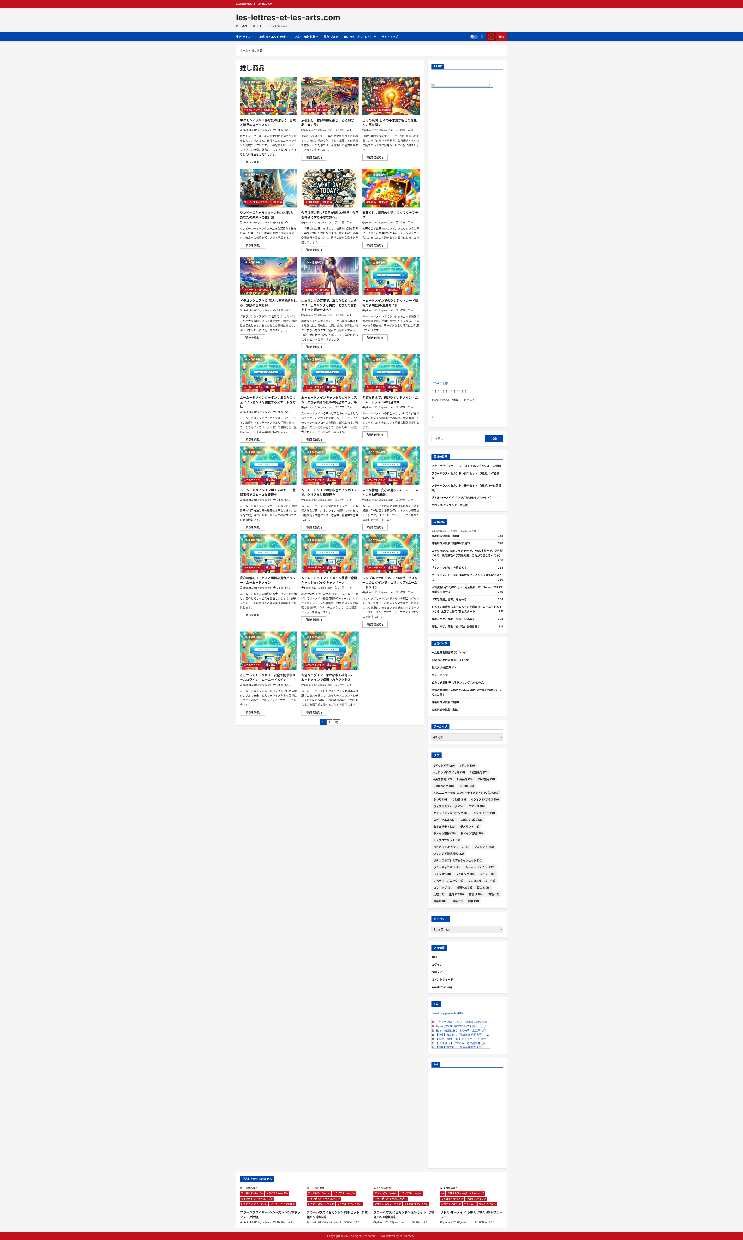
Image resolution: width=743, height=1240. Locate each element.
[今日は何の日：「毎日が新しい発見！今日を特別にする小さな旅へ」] (330, 188)
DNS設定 (486, 779)
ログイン (436, 964)
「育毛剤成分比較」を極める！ (450, 599)
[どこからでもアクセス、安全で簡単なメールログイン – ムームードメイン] (268, 651)
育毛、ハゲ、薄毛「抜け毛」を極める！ (455, 626)
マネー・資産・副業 (304, 36)
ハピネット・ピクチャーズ (451, 846)
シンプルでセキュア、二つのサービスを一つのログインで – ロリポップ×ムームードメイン (390, 582)
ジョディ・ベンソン (451, 1204)
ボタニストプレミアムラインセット (457, 860)
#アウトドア (444, 765)
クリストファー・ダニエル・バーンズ (466, 1193)
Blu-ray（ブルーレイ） (358, 36)
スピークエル (444, 819)
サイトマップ (390, 36)
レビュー (487, 874)
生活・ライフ (243, 36)
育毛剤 (440, 901)
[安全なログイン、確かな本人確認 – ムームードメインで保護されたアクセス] (330, 651)
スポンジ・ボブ (472, 819)
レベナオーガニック (448, 880)
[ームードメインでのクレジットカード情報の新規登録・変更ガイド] (391, 276)
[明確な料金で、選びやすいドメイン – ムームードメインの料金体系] (391, 373)
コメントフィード (442, 979)
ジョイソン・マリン (476, 1198)
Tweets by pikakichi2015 (447, 1013)
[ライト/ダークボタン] (474, 37)
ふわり (440, 799)
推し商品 (268, 109)
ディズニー (469, 1204)
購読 (501, 36)
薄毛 (457, 901)
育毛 (493, 894)
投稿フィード (439, 971)
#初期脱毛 (479, 772)
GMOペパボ (443, 786)
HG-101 (466, 786)
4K (442, 1193)
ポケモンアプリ (252, 109)
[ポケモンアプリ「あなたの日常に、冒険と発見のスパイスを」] (268, 96)
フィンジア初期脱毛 (448, 853)
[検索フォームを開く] (482, 36)
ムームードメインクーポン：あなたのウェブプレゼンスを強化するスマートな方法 (268, 402)
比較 (438, 894)
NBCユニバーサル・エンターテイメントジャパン (466, 792)
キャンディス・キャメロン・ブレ (257, 1198)
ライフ (442, 874)
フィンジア (484, 846)
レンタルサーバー (481, 880)
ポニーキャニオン (447, 867)
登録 (434, 957)
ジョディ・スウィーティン (254, 1204)
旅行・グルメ (331, 36)
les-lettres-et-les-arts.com (288, 17)
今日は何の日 (312, 202)
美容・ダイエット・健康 (272, 36)
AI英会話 (465, 779)
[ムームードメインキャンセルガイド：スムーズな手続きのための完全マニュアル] (330, 373)
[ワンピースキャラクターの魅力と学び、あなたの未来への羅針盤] (268, 188)
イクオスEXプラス (485, 799)
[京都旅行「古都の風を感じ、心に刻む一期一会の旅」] (330, 96)
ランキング (465, 874)
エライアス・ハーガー (277, 1193)
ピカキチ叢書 (439, 383)
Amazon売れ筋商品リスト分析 (450, 660)
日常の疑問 (385, 109)
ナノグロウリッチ (446, 840)
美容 (476, 894)
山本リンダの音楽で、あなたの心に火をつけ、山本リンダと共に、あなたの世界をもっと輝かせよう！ (329, 305)
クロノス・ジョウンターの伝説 (449, 505)
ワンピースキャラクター (256, 202)
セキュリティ (444, 826)
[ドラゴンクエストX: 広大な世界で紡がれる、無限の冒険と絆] (268, 276)
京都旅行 (310, 109)
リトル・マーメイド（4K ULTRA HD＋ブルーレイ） (462, 497)
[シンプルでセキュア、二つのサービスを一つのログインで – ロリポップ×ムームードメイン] (391, 553)
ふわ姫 (459, 799)
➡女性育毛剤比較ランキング (449, 652)
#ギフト (467, 765)
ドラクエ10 (250, 290)
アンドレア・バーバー (252, 1193)
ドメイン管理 (472, 833)
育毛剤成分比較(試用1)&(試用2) (450, 543)
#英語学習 (442, 779)
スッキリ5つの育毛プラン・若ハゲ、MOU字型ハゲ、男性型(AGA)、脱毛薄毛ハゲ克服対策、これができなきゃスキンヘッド (467, 555)
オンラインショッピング (450, 813)
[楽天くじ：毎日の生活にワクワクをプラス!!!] (391, 188)
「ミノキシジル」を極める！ (449, 567)
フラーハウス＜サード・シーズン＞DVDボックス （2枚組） (466, 465)
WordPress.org (441, 987)
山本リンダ (311, 290)
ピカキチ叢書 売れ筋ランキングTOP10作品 (457, 682)
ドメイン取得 (444, 833)
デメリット (469, 826)
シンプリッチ (484, 813)
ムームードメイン (375, 290)
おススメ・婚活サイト (444, 667)
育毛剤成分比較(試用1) (445, 535)
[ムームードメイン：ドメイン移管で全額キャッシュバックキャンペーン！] (330, 553)
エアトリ (476, 806)
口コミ (483, 887)
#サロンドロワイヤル (449, 772)
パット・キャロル (487, 1204)
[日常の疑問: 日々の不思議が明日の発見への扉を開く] (391, 96)
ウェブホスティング (448, 806)
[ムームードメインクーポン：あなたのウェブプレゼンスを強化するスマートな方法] (268, 373)
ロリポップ (442, 887)
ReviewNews (387, 1236)
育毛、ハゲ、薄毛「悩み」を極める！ (454, 618)
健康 (464, 887)
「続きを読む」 (254, 162)
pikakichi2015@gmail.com (257, 130)
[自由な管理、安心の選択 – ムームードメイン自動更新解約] (391, 465)
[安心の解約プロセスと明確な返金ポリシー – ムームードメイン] (268, 553)
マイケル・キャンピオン (282, 1204)
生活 (456, 894)
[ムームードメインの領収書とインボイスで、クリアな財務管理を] (330, 465)
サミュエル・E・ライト (452, 1198)
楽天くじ (383, 202)
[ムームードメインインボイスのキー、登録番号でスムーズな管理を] (268, 465)
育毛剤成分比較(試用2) (445, 709)
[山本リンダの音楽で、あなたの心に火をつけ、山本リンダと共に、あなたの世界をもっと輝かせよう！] (330, 276)
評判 (473, 901)
